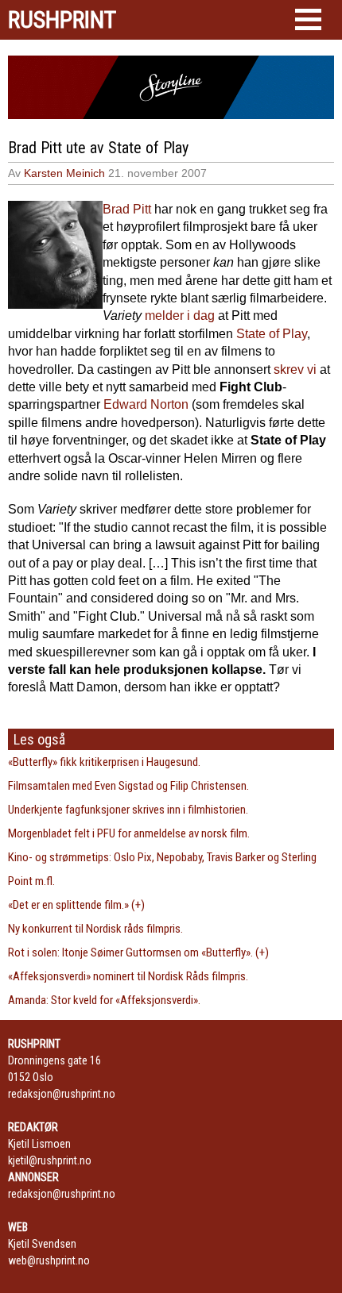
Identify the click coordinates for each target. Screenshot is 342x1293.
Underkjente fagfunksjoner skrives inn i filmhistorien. (128, 809)
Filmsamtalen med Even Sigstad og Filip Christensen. (128, 786)
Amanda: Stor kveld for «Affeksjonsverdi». (104, 1000)
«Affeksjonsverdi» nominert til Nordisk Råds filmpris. (128, 976)
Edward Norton (145, 404)
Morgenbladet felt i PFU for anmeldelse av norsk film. (129, 833)
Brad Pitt (127, 209)
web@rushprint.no (49, 1260)
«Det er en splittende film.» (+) (76, 905)
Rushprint (62, 20)
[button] (308, 19)
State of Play (271, 334)
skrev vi (295, 369)
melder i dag (180, 315)
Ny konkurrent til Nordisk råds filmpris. (95, 929)
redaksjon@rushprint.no (61, 1093)
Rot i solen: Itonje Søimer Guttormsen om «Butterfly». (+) (138, 952)
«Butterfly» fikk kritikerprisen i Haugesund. (104, 762)
